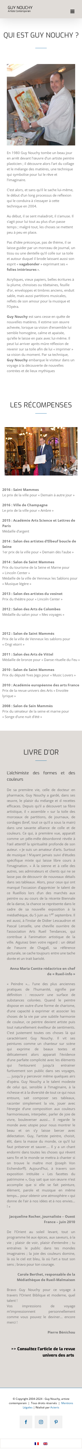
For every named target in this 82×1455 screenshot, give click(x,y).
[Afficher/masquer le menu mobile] (72, 11)
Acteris (54, 1407)
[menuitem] (36, 1443)
